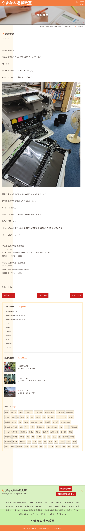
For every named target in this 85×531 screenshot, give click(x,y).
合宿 (41, 446)
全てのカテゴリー (12, 312)
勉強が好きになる (10, 422)
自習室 (58, 446)
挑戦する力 (40, 427)
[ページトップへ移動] (81, 491)
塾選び (71, 417)
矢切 (28, 437)
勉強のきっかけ (49, 412)
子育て (33, 427)
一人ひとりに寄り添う (12, 432)
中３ (66, 427)
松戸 (6, 446)
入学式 (39, 437)
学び (34, 442)
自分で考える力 (65, 422)
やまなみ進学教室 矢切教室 (15, 319)
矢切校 (31, 432)
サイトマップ (62, 514)
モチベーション (61, 417)
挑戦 (21, 427)
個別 (49, 437)
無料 (45, 442)
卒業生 (15, 437)
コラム (8, 347)
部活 (55, 442)
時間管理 (8, 442)
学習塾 (13, 446)
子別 (54, 437)
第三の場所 (51, 417)
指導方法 (20, 446)
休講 (61, 427)
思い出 (38, 417)
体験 (7, 323)
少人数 (51, 446)
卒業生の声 (69, 412)
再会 (6, 412)
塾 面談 (63, 432)
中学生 (8, 331)
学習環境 (8, 437)
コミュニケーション (36, 422)
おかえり (55, 422)
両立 (50, 442)
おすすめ (75, 446)
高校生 (8, 335)
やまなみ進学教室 (51, 427)
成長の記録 (60, 412)
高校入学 (45, 432)
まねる (7, 417)
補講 (63, 446)
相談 (69, 446)
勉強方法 (22, 442)
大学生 (22, 437)
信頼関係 (47, 422)
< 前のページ (9, 295)
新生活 (21, 412)
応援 (22, 417)
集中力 (15, 442)
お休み (26, 422)
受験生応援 (73, 427)
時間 (20, 422)
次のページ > (76, 295)
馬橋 (33, 437)
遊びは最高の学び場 (11, 427)
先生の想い (28, 412)
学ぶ (26, 427)
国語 (74, 442)
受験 (26, 446)
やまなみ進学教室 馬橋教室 (15, 315)
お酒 (32, 417)
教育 (7, 339)
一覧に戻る (42, 295)
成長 (43, 417)
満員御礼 (24, 432)
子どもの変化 (38, 412)
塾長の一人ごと (7, 287)
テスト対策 (34, 446)
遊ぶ (13, 417)
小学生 (8, 327)
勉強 (70, 432)
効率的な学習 (54, 432)
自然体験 (65, 437)
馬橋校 (38, 432)
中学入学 (13, 412)
